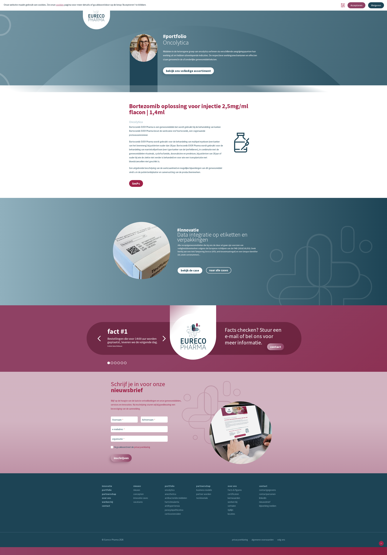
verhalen (232, 505)
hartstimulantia (172, 501)
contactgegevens (267, 490)
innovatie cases (140, 498)
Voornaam (117, 419)
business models (204, 490)
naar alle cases (218, 270)
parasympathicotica (174, 509)
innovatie (107, 486)
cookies (60, 4)
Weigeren (376, 5)
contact (106, 505)
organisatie (118, 438)
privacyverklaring (142, 447)
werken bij (107, 501)
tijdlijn (230, 509)
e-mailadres (118, 429)
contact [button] (275, 347)
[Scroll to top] (381, 543)
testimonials (202, 498)
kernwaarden (234, 498)
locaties (231, 513)
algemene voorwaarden (263, 539)
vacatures (138, 501)
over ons (106, 498)
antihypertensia (172, 505)
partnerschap (109, 494)
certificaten (233, 494)
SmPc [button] (136, 183)
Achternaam (148, 419)
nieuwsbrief (264, 501)
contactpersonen (267, 494)
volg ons (281, 539)
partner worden (203, 494)
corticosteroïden (173, 513)
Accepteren (356, 5)
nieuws (137, 486)
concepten (138, 494)
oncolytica (169, 490)
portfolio (107, 490)
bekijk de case (190, 270)
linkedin (262, 498)
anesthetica (170, 494)
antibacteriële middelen (176, 498)
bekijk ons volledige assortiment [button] (188, 71)
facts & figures (235, 490)
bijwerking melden (267, 505)
